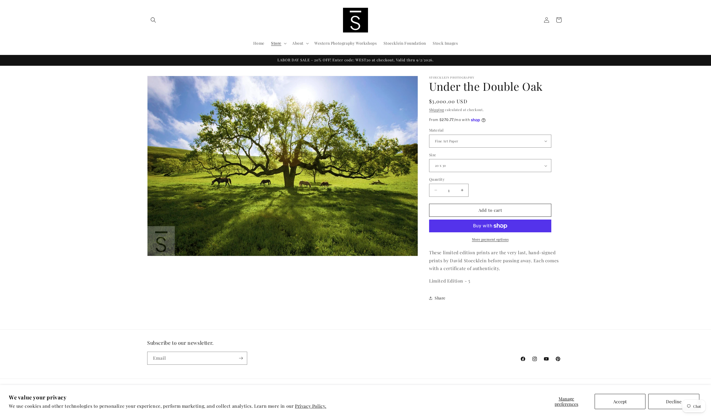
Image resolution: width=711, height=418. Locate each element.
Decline (674, 401)
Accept (620, 401)
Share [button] (440, 298)
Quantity (437, 179)
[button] (153, 20)
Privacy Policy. (310, 406)
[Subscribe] (241, 358)
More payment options (490, 239)
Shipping (436, 109)
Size (432, 154)
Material (436, 130)
